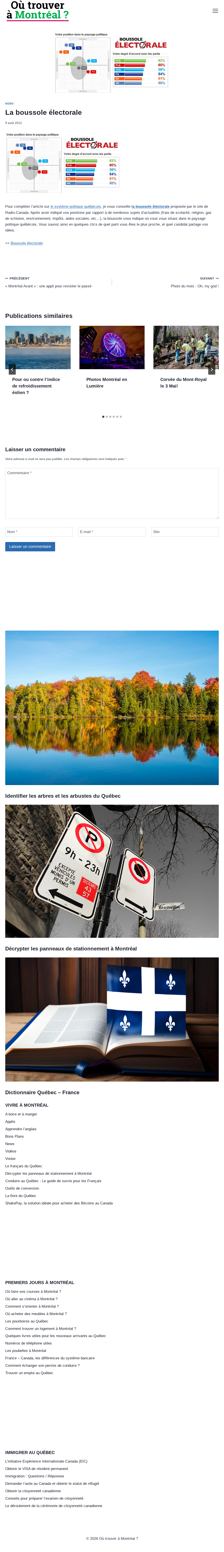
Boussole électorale (27, 243)
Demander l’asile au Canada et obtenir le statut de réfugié (52, 1484)
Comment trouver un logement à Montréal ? (40, 1329)
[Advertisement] (112, 594)
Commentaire (19, 473)
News (9, 103)
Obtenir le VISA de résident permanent (36, 1469)
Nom (12, 532)
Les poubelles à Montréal (25, 1351)
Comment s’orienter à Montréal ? (32, 1306)
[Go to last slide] (12, 369)
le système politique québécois (76, 206)
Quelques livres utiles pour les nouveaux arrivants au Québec (55, 1336)
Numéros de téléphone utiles (28, 1343)
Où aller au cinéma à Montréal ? (31, 1299)
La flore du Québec (20, 1196)
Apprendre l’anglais (21, 1129)
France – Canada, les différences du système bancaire (50, 1358)
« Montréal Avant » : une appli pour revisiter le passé (48, 282)
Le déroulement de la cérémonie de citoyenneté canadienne (53, 1506)
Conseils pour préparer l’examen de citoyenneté (44, 1498)
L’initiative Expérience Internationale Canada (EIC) (46, 1461)
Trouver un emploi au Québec (29, 1373)
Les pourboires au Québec (26, 1321)
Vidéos (10, 1151)
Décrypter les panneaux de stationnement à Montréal (71, 949)
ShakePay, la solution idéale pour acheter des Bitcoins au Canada (59, 1203)
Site (156, 532)
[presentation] (38, 347)
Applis (10, 1122)
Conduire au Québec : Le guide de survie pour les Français (53, 1181)
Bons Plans (14, 1136)
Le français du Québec (23, 1166)
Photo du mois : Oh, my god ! (195, 282)
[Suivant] (211, 369)
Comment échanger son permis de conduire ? (42, 1365)
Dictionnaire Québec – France (42, 1092)
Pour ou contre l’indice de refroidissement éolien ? (36, 386)
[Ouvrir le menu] (214, 10)
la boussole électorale (150, 206)
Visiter (10, 1159)
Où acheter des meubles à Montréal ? (36, 1314)
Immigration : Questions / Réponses (34, 1476)
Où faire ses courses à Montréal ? (33, 1292)
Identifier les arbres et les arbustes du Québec (63, 796)
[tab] (103, 417)
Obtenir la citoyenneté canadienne (33, 1491)
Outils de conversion (22, 1188)
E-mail (86, 532)
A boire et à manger (21, 1114)
